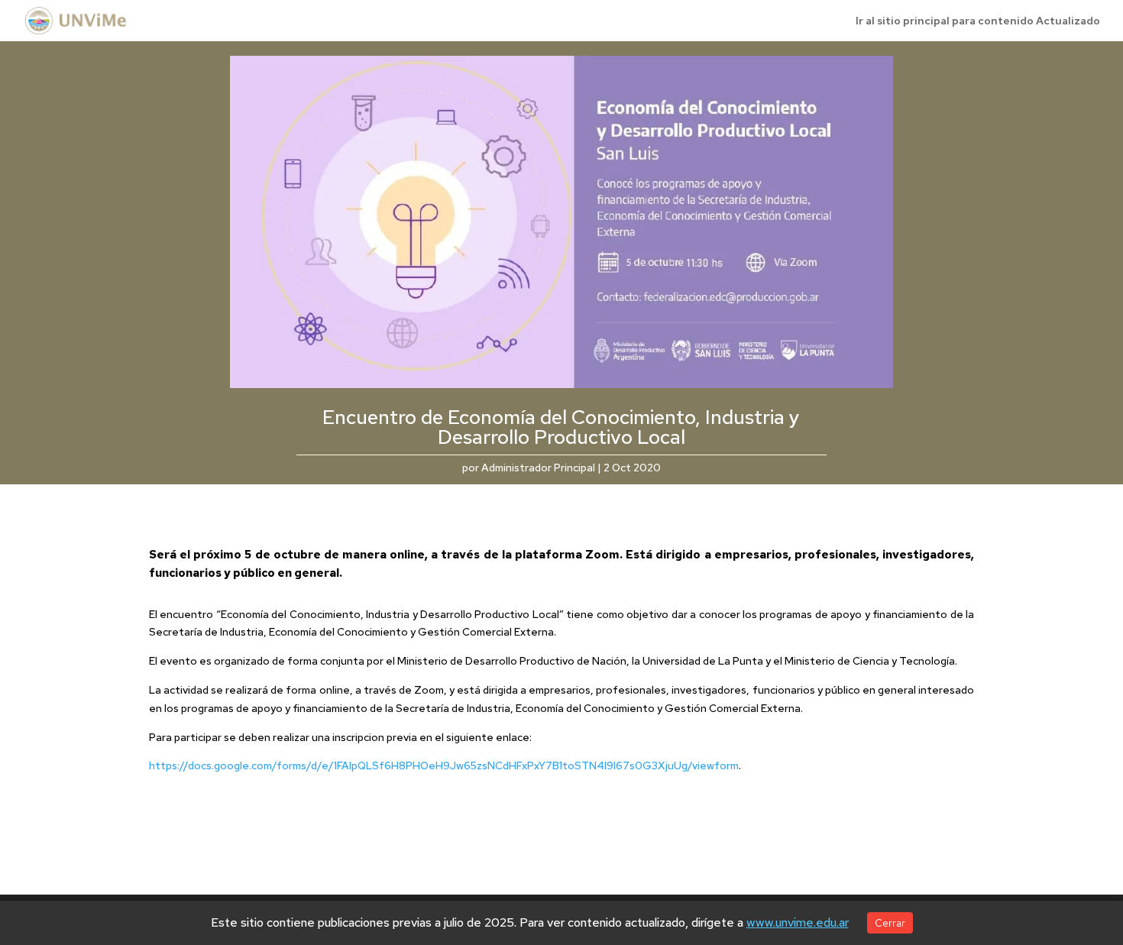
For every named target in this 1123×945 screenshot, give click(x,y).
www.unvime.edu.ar (797, 922)
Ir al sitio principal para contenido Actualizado (978, 21)
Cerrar (890, 923)
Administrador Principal (538, 467)
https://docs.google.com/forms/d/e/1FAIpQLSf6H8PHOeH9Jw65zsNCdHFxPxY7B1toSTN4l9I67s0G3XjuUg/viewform (444, 765)
